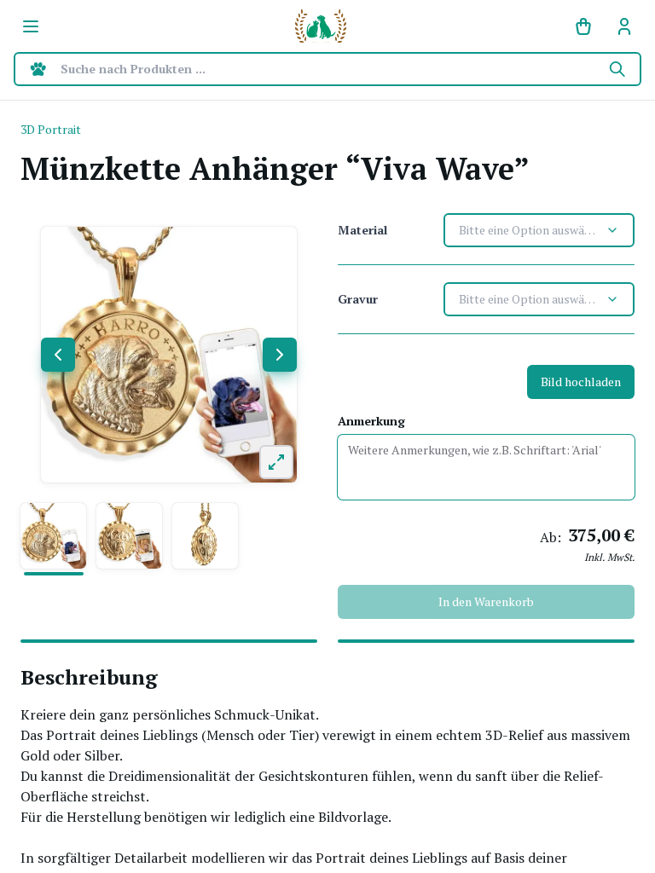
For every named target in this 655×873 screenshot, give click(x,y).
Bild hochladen (581, 381)
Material (362, 230)
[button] (53, 536)
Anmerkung (371, 421)
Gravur (358, 299)
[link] (624, 26)
